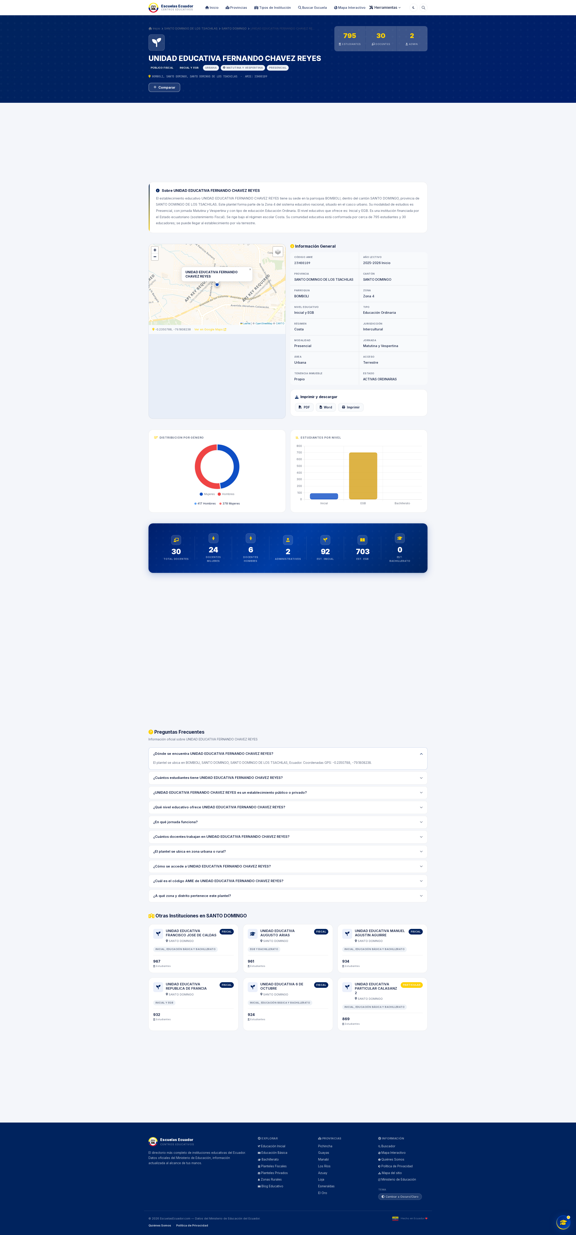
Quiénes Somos (392, 1159)
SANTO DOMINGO (234, 28)
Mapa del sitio (392, 1173)
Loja (321, 1179)
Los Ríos (324, 1166)
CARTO (280, 323)
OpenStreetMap (263, 323)
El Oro (322, 1193)
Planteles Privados (274, 1173)
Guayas (323, 1152)
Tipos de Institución (274, 7)
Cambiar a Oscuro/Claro (402, 1196)
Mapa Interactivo (351, 7)
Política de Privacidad (397, 1166)
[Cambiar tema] (414, 8)
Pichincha (325, 1146)
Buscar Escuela (314, 7)
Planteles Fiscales (274, 1166)
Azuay (322, 1173)
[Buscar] (423, 8)
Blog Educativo (272, 1186)
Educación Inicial (273, 1146)
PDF (307, 407)
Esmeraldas (326, 1186)
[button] (217, 284)
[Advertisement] (288, 139)
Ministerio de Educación (398, 1179)
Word (328, 407)
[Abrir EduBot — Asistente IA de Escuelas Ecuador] (563, 1222)
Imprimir (353, 407)
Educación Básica (274, 1152)
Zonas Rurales (271, 1179)
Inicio (213, 7)
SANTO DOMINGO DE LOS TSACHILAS (191, 28)
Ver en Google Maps (209, 329)
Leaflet (246, 323)
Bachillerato (270, 1159)
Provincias (238, 7)
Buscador (388, 1146)
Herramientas (385, 7)
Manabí (323, 1159)
